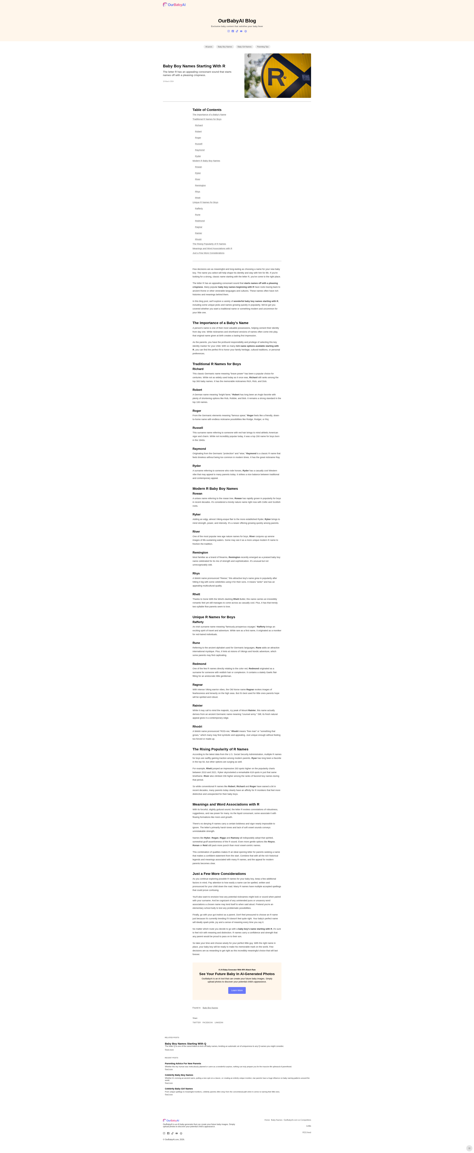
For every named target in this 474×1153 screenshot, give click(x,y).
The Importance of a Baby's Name (209, 114)
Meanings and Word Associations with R (212, 248)
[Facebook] (233, 31)
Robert (198, 131)
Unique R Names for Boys (205, 202)
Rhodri (198, 239)
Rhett (197, 198)
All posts (208, 47)
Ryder (198, 156)
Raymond (200, 150)
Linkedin (219, 1022)
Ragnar (198, 227)
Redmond (200, 221)
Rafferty (199, 208)
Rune (197, 214)
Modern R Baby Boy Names (206, 161)
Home (267, 1120)
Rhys (197, 191)
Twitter (197, 1022)
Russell (198, 144)
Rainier (198, 233)
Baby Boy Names (225, 47)
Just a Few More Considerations (208, 253)
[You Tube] (241, 31)
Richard (199, 125)
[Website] (245, 31)
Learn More (237, 990)
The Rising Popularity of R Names (209, 244)
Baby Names (276, 1120)
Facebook (208, 1022)
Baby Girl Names (245, 47)
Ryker (198, 173)
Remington (200, 185)
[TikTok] (237, 31)
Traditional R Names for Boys (207, 119)
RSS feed (307, 1132)
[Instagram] (228, 31)
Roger (198, 137)
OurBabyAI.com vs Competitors (297, 1120)
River (197, 179)
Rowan (198, 167)
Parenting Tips (263, 47)
